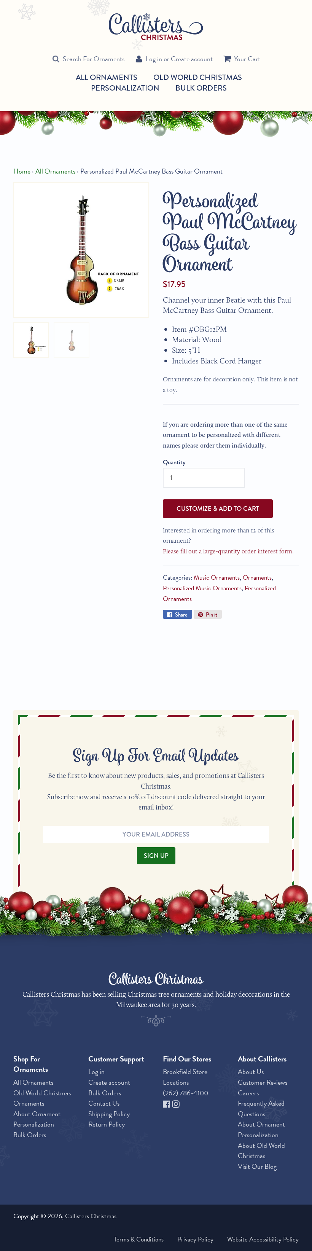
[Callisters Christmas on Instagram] (176, 1103)
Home (21, 171)
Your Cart (247, 59)
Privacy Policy (195, 1239)
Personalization (125, 88)
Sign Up (156, 855)
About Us (251, 1071)
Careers (248, 1093)
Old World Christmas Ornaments (42, 1098)
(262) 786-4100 (185, 1093)
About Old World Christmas (261, 1150)
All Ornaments (106, 77)
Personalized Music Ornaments (202, 588)
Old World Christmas (197, 77)
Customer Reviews (262, 1082)
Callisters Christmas (90, 1216)
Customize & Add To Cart (218, 508)
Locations (176, 1082)
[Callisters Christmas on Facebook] (167, 1103)
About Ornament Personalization (36, 1119)
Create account (192, 59)
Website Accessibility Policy (263, 1239)
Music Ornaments (217, 577)
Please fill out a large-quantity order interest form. (228, 551)
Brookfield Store (185, 1071)
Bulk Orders (201, 88)
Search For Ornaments (93, 59)
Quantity (174, 462)
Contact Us (103, 1103)
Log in (154, 59)
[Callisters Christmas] (156, 26)
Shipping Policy (109, 1114)
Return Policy (106, 1124)
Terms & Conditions (139, 1239)
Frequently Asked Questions (261, 1108)
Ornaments (257, 577)
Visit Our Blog (257, 1166)
